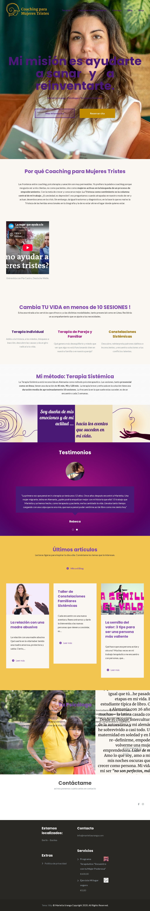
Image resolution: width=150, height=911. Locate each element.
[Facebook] (138, 804)
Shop (141, 10)
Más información (55, 113)
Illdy (50, 905)
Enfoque (117, 10)
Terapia (66, 10)
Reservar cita (97, 113)
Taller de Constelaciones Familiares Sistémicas (71, 598)
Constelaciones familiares (92, 10)
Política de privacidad (56, 863)
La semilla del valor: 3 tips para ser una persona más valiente (120, 629)
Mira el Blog (77, 568)
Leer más (20, 660)
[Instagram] (143, 804)
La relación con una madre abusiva (27, 624)
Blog (129, 10)
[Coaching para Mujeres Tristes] (27, 9)
